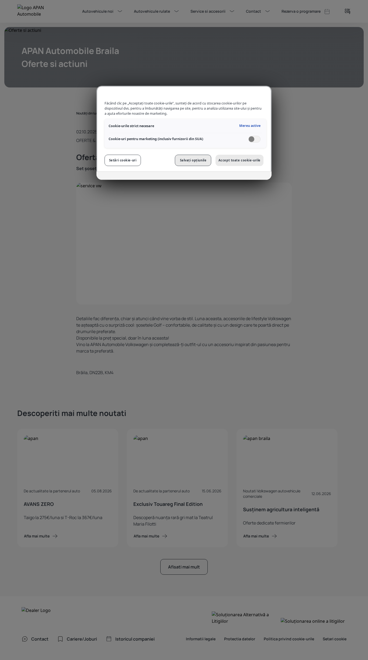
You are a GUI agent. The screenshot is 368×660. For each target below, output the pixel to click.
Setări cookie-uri (123, 160)
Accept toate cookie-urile (239, 160)
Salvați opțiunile (193, 160)
